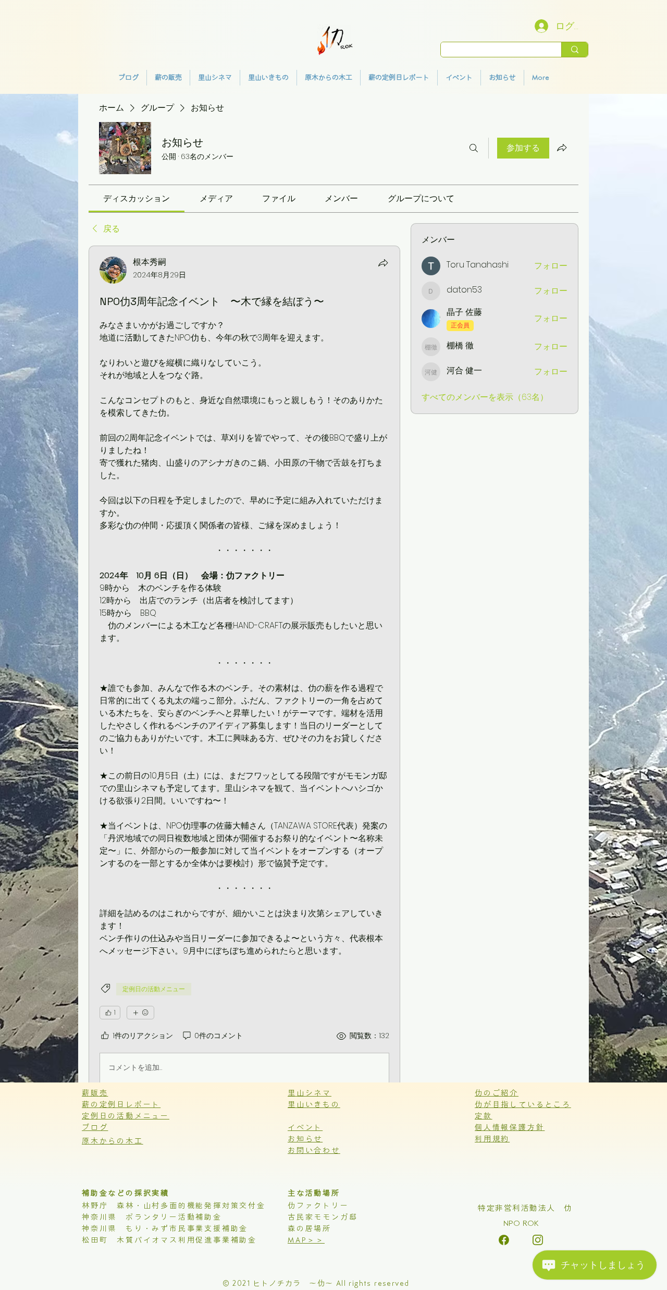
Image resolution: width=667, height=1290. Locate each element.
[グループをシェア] (561, 147)
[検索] (473, 148)
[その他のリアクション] (140, 1012)
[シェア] (383, 263)
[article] (244, 672)
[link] (136, 198)
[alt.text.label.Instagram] (504, 1240)
